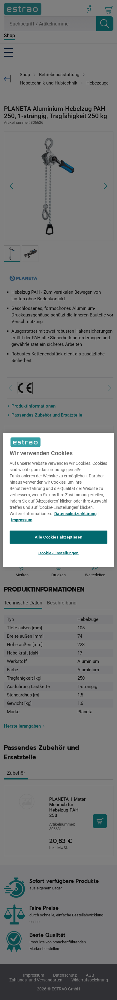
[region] (58, 500)
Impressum (21, 519)
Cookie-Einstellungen (58, 553)
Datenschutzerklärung (75, 513)
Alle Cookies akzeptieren (58, 537)
